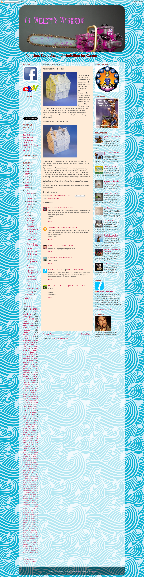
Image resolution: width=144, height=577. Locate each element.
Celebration (29, 460)
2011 (27, 190)
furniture (34, 526)
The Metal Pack (32, 234)
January (30, 294)
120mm (34, 454)
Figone (34, 470)
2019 (27, 168)
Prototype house (32, 237)
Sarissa (27, 500)
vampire (31, 552)
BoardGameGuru (28, 132)
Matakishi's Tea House (30, 145)
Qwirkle (25, 494)
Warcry (25, 376)
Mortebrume (33, 484)
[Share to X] (80, 196)
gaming (33, 528)
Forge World (28, 319)
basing (25, 416)
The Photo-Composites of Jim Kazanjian (32, 272)
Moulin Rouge (34, 412)
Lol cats (34, 480)
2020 (27, 165)
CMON (25, 346)
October (30, 199)
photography (26, 388)
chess (24, 450)
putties (24, 542)
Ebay (24, 366)
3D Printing (26, 456)
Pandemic (33, 488)
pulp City (27, 420)
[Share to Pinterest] (84, 196)
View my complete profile (103, 309)
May (28, 212)
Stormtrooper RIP (32, 288)
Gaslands (25, 474)
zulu (37, 552)
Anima (30, 458)
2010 (27, 298)
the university (34, 402)
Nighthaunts (26, 384)
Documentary (34, 462)
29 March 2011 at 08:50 (75, 270)
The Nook (28, 506)
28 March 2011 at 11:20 (65, 208)
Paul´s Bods (52, 208)
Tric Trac (26, 150)
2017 (27, 174)
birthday (32, 514)
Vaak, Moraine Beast (111, 264)
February (30, 292)
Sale (37, 498)
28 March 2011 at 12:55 (69, 228)
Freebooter (26, 394)
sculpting (31, 353)
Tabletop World (29, 325)
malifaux (35, 351)
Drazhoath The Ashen (31, 408)
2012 (27, 188)
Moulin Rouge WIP (110, 167)
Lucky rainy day (32, 251)
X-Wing (33, 448)
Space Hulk (30, 356)
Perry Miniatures (27, 490)
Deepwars (25, 462)
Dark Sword (30, 392)
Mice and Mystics (29, 382)
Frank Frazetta (28, 140)
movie (26, 538)
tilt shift (36, 548)
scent (34, 544)
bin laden (25, 514)
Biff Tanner (52, 246)
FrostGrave (26, 430)
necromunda (33, 538)
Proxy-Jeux (26, 147)
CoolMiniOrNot (28, 135)
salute (26, 402)
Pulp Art (29, 248)
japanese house (34, 536)
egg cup (31, 524)
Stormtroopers (26, 504)
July (28, 207)
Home (67, 334)
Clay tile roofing (32, 257)
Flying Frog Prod (29, 472)
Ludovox (26, 142)
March (29, 218)
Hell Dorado (26, 434)
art (34, 336)
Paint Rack (26, 488)
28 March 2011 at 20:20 (65, 246)
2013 (27, 185)
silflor (31, 546)
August (29, 204)
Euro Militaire (35, 466)
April (28, 215)
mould (25, 452)
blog (37, 514)
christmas (33, 450)
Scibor (34, 414)
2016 (27, 177)
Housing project (53, 198)
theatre (26, 548)
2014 (27, 182)
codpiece (34, 516)
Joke (24, 354)
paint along (35, 418)
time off (27, 550)
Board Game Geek (29, 130)
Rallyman (25, 496)
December (30, 193)
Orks (27, 414)
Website (25, 510)
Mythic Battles (33, 354)
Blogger (93, 571)
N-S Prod (25, 486)
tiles (32, 548)
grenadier (25, 530)
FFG (26, 468)
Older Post (85, 334)
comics (25, 518)
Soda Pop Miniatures (31, 398)
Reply (50, 221)
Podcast (36, 490)
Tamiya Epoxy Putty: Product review (32, 261)
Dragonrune (28, 464)
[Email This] (76, 196)
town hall (35, 420)
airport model (26, 512)
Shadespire (26, 446)
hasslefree (26, 372)
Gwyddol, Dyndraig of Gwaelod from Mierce (111, 236)
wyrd (27, 378)
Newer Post (48, 334)
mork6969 (51, 258)
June (29, 210)
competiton (26, 418)
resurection (26, 544)
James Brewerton (54, 228)
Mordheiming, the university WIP (32, 245)
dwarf (24, 524)
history (24, 532)
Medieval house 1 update (32, 226)
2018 (27, 171)
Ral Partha (33, 494)
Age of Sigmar (28, 344)
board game (28, 317)
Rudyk (32, 498)
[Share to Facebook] (82, 196)
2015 (27, 179)
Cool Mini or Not (33, 390)
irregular (26, 362)
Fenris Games (26, 470)
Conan (33, 374)
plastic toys (26, 540)
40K (34, 422)
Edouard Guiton (28, 137)
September (31, 201)
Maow (34, 410)
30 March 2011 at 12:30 (77, 286)
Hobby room (34, 476)
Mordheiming (28, 323)
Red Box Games (33, 442)
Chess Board (30, 426)
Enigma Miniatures (29, 428)
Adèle (24, 458)
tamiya (36, 546)
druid (30, 522)
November (30, 196)
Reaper (34, 496)
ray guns (33, 542)
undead (25, 552)
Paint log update (32, 254)
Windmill (33, 510)
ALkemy (25, 424)
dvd (35, 522)
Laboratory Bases (28, 436)
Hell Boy (33, 432)
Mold (31, 440)
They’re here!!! (31, 276)
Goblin (34, 378)
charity (27, 516)
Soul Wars (33, 502)
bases (36, 358)
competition (27, 340)
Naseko (78, 571)
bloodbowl (30, 360)
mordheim (26, 332)
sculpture (25, 546)
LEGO (34, 434)
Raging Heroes (33, 396)
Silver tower (26, 502)
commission (29, 306)
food (29, 526)
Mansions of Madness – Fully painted (112, 250)
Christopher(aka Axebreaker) (58, 286)
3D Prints (33, 456)
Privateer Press (30, 492)
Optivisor (33, 486)
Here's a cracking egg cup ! (32, 230)
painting (26, 321)
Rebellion (25, 498)
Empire (27, 410)
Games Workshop (30, 313)
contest (33, 518)
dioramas (25, 520)
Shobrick (34, 500)
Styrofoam (35, 504)
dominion (33, 520)
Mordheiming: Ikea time (31, 266)
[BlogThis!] (78, 196)
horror (30, 532)
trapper (34, 550)
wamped (28, 404)
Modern (25, 484)
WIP (34, 508)
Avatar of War (34, 424)
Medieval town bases (31, 280)
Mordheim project (110, 208)
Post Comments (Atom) (60, 338)
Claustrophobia (33, 406)
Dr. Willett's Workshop (56, 270)
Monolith (25, 412)
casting (33, 416)
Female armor (32, 468)
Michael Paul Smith (29, 482)
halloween (33, 530)
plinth (34, 540)
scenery (34, 309)
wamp (27, 422)
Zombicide (26, 358)
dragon (25, 522)
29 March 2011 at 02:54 (64, 258)
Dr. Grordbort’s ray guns (31, 221)
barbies (34, 512)
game (24, 528)
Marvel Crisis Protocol (29, 380)
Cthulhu (25, 338)
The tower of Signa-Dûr (31, 400)
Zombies (35, 376)
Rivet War (30, 444)
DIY (35, 460)
